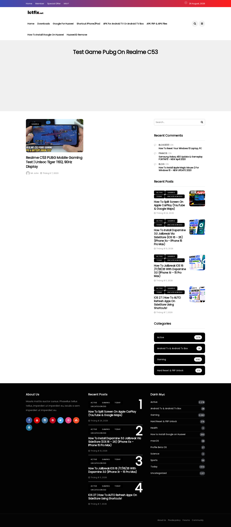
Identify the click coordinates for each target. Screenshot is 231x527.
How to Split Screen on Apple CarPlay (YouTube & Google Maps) (169, 205)
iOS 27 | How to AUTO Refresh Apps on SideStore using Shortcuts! (167, 303)
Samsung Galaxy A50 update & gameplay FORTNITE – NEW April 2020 (181, 158)
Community (198, 520)
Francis (163, 153)
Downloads (43, 23)
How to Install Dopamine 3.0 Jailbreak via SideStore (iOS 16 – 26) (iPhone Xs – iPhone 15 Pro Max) (170, 237)
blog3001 (164, 144)
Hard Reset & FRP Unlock (164, 421)
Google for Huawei (63, 23)
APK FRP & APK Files (157, 23)
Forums (186, 520)
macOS (155, 441)
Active (159, 192)
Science (155, 453)
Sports (154, 460)
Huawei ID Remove (77, 34)
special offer (54, 3)
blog (162, 164)
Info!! (66, 3)
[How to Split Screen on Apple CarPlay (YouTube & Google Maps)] (197, 198)
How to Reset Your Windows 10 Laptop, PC (180, 148)
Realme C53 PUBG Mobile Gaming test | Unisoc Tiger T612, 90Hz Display (54, 162)
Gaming (35, 124)
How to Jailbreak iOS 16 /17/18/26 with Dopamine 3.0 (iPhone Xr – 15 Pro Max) (170, 271)
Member (39, 3)
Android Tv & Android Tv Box (166, 408)
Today (159, 196)
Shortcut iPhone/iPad (88, 23)
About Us (161, 520)
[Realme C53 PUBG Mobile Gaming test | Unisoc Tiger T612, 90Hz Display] (54, 135)
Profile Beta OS (159, 447)
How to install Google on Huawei (46, 34)
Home (29, 3)
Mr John (35, 173)
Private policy (174, 520)
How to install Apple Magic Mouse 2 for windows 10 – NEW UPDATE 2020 (179, 169)
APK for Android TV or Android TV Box (123, 23)
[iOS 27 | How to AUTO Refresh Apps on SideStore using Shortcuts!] (197, 294)
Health (154, 428)
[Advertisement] (115, 87)
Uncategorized (174, 196)
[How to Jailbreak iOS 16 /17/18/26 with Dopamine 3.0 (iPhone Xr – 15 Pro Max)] (197, 262)
